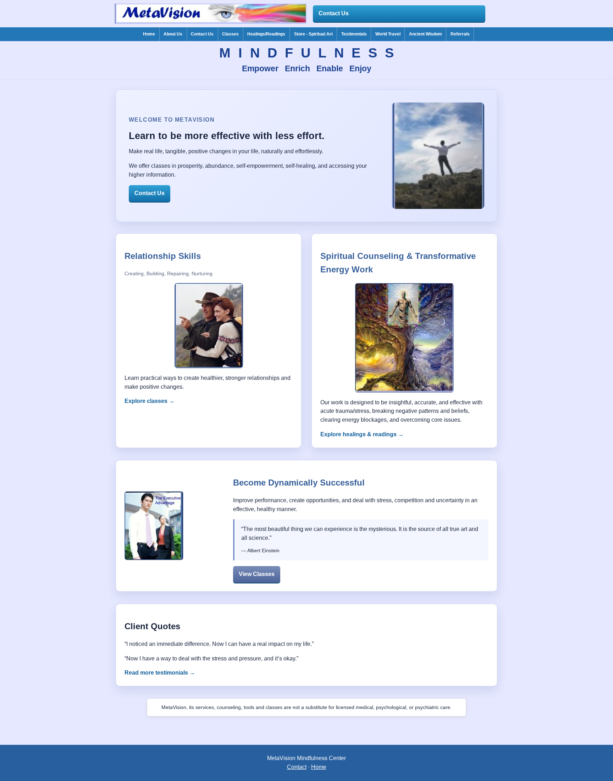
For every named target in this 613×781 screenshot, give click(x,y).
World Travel (388, 34)
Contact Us (334, 13)
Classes (230, 34)
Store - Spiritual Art (313, 34)
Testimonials (354, 34)
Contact (296, 767)
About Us (173, 34)
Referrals (460, 34)
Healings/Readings (266, 34)
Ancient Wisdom (425, 34)
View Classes (257, 574)
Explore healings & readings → (362, 434)
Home (149, 34)
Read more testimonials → (160, 673)
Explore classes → (150, 401)
